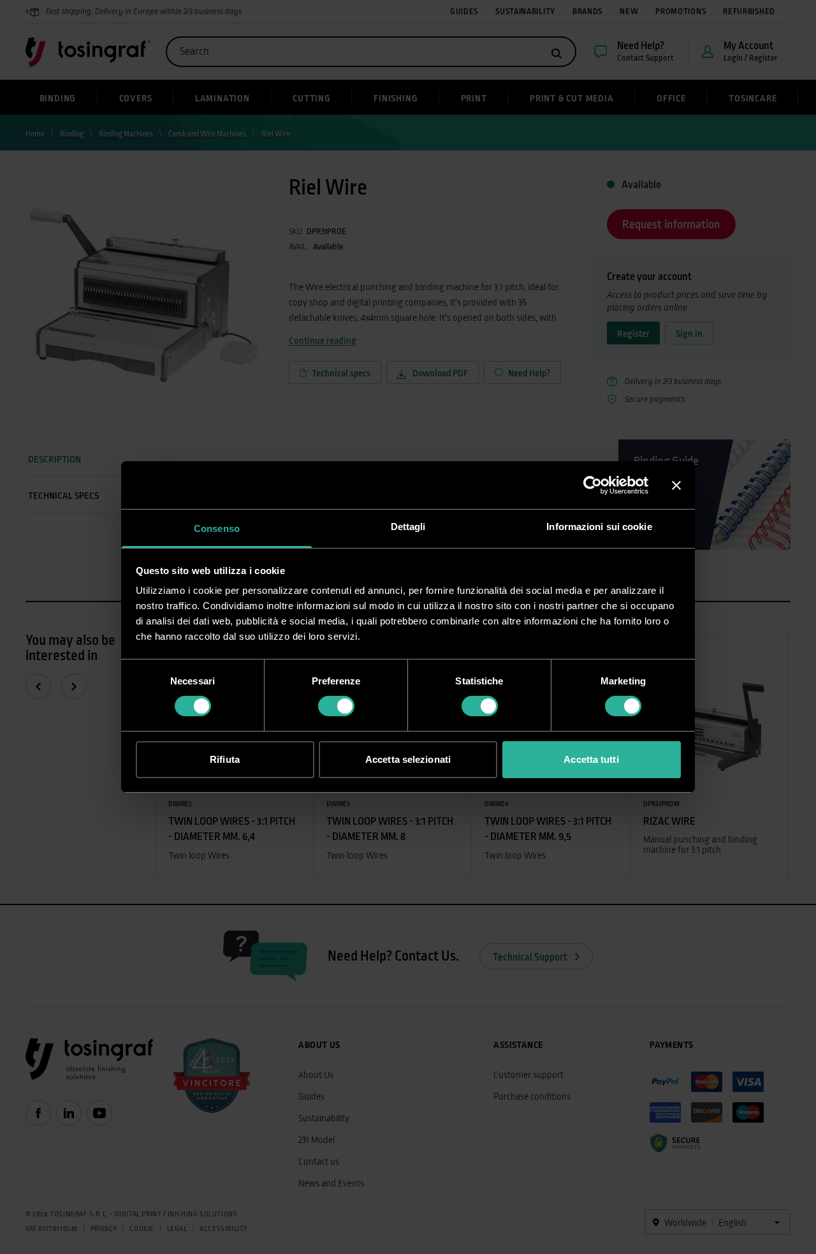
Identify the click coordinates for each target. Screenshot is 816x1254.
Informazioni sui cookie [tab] (599, 526)
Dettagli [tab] (408, 526)
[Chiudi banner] (676, 484)
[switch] (336, 706)
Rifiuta (225, 759)
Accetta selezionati (408, 759)
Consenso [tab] (217, 528)
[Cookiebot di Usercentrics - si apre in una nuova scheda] (592, 484)
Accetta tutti (591, 759)
